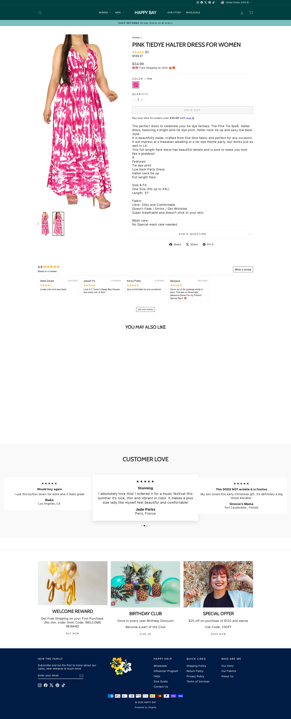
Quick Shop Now (63, 410)
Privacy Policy (195, 676)
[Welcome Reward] (72, 583)
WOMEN (104, 12)
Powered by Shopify (145, 707)
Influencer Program (166, 671)
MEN (118, 12)
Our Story (227, 665)
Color (142, 78)
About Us (227, 676)
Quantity (140, 94)
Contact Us (161, 686)
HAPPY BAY (145, 12)
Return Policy (195, 671)
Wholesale (160, 665)
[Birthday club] (145, 584)
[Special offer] (218, 584)
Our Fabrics (228, 671)
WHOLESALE (193, 12)
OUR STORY (174, 12)
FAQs (157, 676)
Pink (136, 85)
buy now (72, 633)
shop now (218, 634)
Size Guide (161, 681)
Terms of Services (198, 681)
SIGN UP (145, 634)
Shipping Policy (196, 665)
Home (136, 37)
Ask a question (192, 233)
